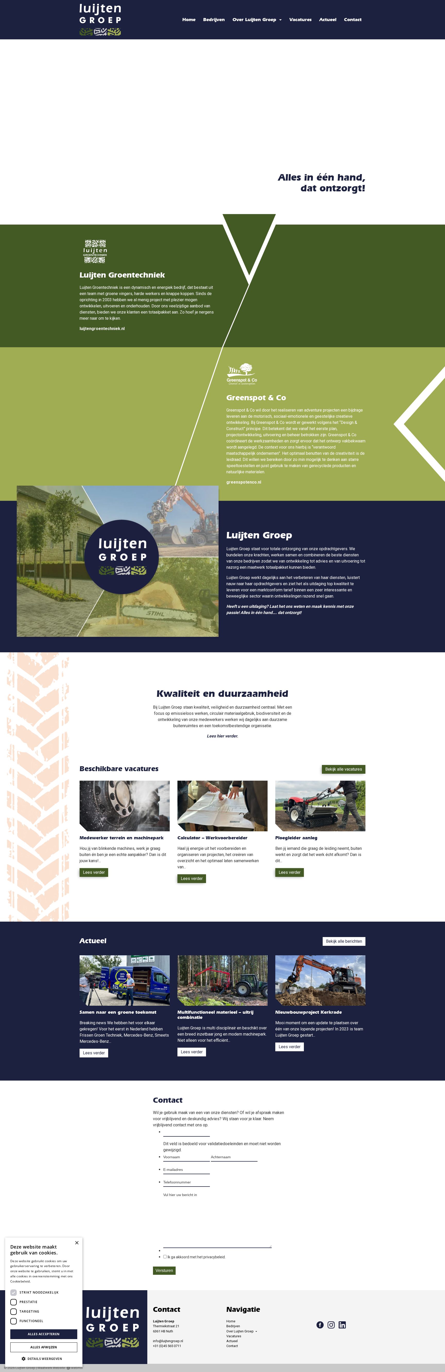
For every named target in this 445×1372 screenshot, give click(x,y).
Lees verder (94, 872)
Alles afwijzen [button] (43, 1347)
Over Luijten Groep (255, 19)
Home (188, 19)
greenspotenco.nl (243, 482)
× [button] (77, 1243)
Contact (353, 19)
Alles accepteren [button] (43, 1334)
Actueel (327, 19)
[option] (222, 116)
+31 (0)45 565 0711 (167, 1346)
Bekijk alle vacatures (343, 769)
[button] (43, 1359)
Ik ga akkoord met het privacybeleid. (197, 1257)
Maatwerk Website (51, 1368)
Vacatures (300, 19)
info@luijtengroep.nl (168, 1341)
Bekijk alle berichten (344, 941)
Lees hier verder (222, 736)
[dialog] (43, 1302)
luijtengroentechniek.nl (102, 328)
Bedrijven (214, 19)
